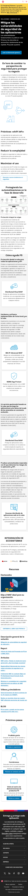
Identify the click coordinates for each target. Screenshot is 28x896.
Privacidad (6, 887)
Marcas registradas (10, 884)
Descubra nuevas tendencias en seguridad (13, 178)
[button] (14, 205)
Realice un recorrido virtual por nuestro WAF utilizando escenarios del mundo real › (14, 700)
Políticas (20, 884)
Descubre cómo (7, 833)
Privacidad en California (18, 887)
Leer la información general (11, 52)
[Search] (23, 1)
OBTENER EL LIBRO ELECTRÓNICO (14, 629)
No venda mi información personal (14, 889)
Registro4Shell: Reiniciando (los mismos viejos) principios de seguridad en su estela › (13, 668)
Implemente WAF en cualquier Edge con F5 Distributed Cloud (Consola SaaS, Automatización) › (13, 676)
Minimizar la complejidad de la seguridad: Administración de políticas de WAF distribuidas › (13, 683)
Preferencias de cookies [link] (14, 892)
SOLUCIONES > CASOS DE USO (10, 19)
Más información (12, 12)
